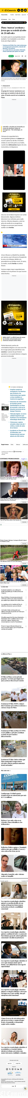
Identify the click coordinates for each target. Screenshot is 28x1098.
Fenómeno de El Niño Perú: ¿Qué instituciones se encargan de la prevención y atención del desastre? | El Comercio (15, 47)
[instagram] (13, 1069)
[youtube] (15, 1069)
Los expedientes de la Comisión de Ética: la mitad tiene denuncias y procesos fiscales (11, 605)
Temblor (12, 14)
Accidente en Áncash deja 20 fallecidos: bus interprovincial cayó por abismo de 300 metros (18, 433)
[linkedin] (18, 1069)
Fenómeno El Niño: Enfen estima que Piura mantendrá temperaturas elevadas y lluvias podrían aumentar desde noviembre (13, 762)
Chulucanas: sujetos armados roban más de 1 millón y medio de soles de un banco (18, 425)
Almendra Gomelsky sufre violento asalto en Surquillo (12, 875)
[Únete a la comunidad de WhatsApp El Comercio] (11, 56)
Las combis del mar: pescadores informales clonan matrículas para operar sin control (14, 50)
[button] (14, 241)
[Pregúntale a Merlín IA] (25, 1088)
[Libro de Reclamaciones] (18, 1073)
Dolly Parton (17, 14)
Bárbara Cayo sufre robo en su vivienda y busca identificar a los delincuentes (11, 822)
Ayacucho (24, 14)
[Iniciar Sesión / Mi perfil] (25, 10)
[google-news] (21, 1069)
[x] (10, 1069)
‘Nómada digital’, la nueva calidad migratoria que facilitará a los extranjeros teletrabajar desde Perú (18, 416)
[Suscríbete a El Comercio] (21, 10)
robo (12, 444)
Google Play (18, 1063)
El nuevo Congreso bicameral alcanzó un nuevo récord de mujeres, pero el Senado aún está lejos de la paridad (12, 627)
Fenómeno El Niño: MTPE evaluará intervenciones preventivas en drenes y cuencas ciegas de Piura (14, 705)
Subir (13, 1086)
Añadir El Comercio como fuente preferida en (14, 22)
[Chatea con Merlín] (18, 10)
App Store (10, 1063)
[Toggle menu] (2, 10)
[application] (15, 241)
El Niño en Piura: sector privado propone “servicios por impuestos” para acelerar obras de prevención (12, 678)
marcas (18, 444)
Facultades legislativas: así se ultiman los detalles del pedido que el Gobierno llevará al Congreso (12, 591)
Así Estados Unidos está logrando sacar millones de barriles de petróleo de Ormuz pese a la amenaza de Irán (12, 611)
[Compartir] (25, 56)
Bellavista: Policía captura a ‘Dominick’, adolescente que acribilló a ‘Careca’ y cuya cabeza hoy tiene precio (14, 849)
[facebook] (7, 1069)
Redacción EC (6, 85)
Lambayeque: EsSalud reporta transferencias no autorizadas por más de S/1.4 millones (13, 795)
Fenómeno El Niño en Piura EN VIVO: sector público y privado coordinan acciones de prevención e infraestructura (13, 733)
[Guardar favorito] (22, 56)
